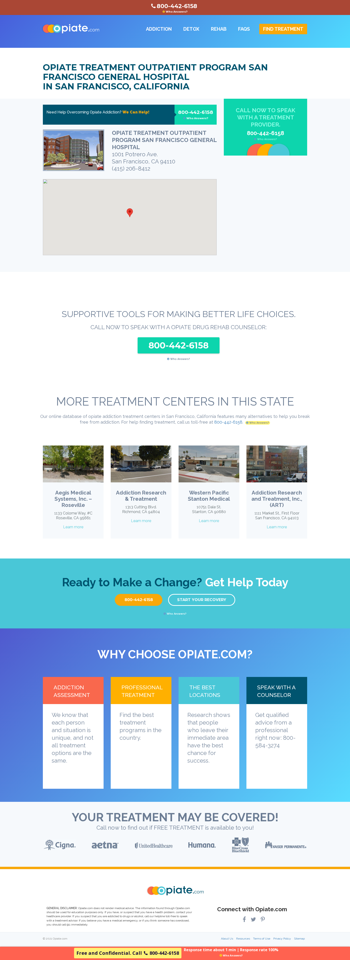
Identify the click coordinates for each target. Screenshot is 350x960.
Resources (243, 938)
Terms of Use (261, 938)
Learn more (73, 527)
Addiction (159, 29)
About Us (227, 938)
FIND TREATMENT (283, 29)
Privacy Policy (282, 938)
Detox (191, 29)
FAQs (244, 29)
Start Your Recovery (201, 600)
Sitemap (299, 938)
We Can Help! (136, 112)
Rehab (218, 29)
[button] (130, 212)
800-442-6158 (195, 114)
